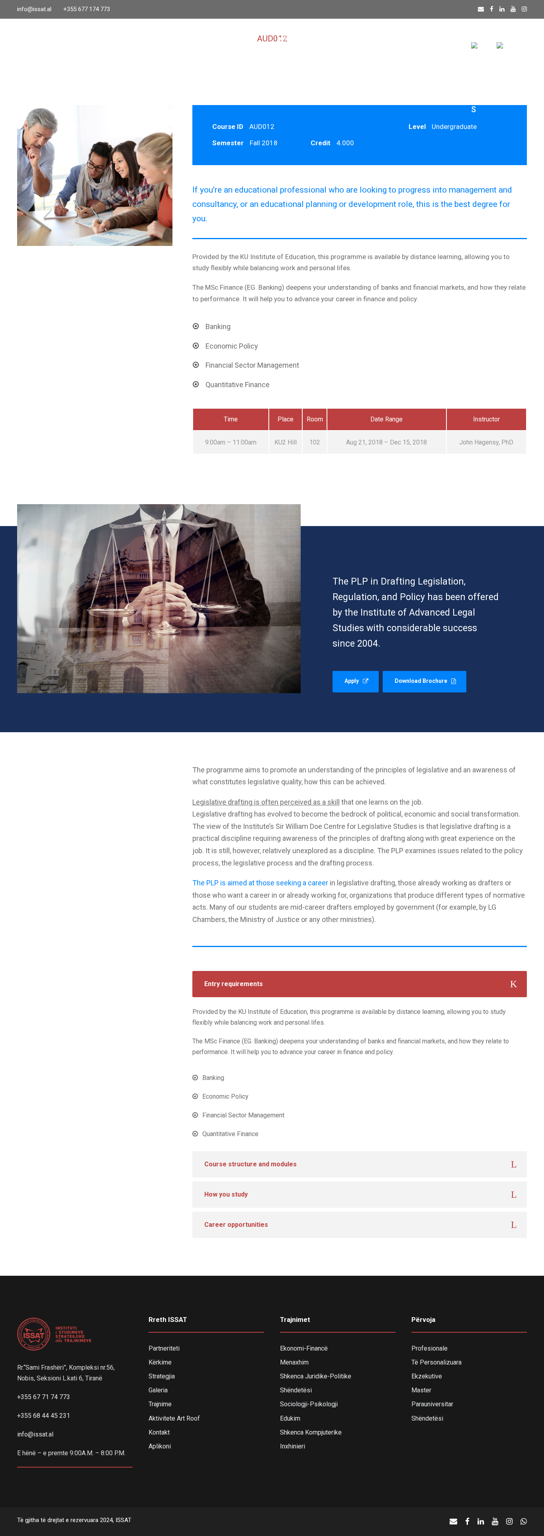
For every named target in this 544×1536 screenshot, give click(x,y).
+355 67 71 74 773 (43, 1397)
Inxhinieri (292, 1446)
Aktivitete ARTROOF (376, 49)
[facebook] (491, 9)
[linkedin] (502, 9)
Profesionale (429, 1348)
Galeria (158, 1390)
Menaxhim (294, 1362)
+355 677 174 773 (86, 9)
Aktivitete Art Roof (174, 1418)
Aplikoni (160, 1446)
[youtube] (513, 9)
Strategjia (162, 1376)
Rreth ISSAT (98, 49)
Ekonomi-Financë (304, 1348)
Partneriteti (164, 1348)
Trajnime (191, 49)
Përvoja (147, 49)
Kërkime (160, 1362)
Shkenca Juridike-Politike (315, 1376)
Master (421, 1390)
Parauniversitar (432, 1404)
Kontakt (441, 49)
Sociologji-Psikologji (309, 1404)
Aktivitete (238, 49)
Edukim (290, 1418)
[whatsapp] (524, 1521)
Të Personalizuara (436, 1362)
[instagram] (524, 9)
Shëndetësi (296, 1390)
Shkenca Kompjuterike (311, 1432)
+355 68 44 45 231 (43, 1415)
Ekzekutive (426, 1376)
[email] (481, 9)
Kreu (54, 49)
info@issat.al (34, 9)
